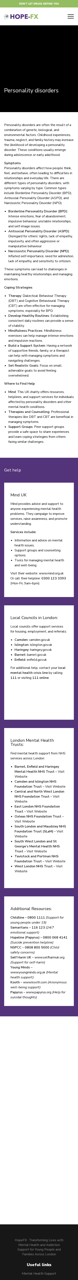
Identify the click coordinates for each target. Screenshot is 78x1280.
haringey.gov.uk (41, 649)
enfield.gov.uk (37, 659)
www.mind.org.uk (51, 573)
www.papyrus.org (38, 992)
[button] (39, 3)
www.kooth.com (35, 982)
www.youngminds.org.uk (27, 972)
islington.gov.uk (41, 644)
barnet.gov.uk (36, 654)
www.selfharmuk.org (49, 957)
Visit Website (55, 786)
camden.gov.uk (39, 640)
